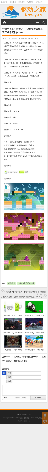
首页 (4, 22)
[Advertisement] (24, 448)
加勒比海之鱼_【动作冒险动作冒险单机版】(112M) (21, 297)
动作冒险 (30, 2)
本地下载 (16, 275)
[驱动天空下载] (24, 12)
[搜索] (43, 22)
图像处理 (21, 2)
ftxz (6, 38)
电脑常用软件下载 (24, 421)
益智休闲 (39, 2)
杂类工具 (13, 2)
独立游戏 (4, 2)
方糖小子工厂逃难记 (26, 283)
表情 (5, 397)
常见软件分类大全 (23, 414)
